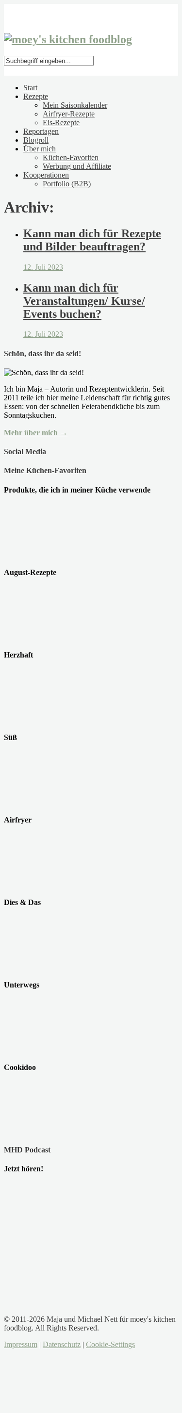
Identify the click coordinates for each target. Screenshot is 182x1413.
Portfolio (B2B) (67, 184)
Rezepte (35, 96)
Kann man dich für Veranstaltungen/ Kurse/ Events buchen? (84, 300)
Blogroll (36, 140)
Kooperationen (46, 175)
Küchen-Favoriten (71, 157)
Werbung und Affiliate (77, 166)
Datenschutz (62, 1344)
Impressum (20, 1344)
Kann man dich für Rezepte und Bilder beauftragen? (92, 240)
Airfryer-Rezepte (69, 114)
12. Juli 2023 (43, 267)
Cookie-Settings (110, 1344)
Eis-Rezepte (61, 122)
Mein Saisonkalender (75, 105)
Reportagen (41, 131)
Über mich (39, 149)
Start (30, 87)
